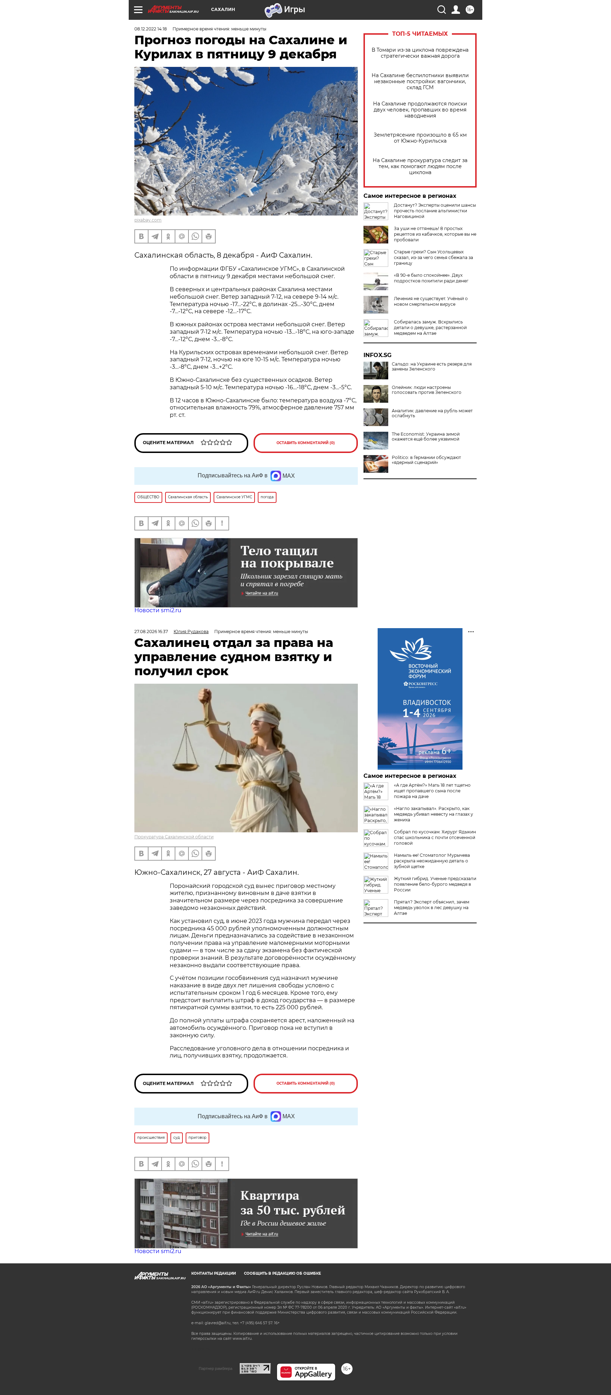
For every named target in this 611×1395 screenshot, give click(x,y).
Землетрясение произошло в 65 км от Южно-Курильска (420, 138)
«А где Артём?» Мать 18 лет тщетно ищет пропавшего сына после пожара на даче (432, 790)
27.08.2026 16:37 (151, 631)
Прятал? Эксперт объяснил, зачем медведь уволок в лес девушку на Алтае (431, 907)
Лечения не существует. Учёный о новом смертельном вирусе (431, 301)
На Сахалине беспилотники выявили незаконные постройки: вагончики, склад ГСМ (420, 82)
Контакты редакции (213, 1273)
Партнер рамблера (215, 1368)
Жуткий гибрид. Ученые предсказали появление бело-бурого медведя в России (435, 884)
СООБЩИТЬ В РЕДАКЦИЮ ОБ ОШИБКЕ (282, 1273)
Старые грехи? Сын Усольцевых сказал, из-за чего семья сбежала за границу (433, 257)
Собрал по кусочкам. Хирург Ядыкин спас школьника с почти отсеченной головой (435, 837)
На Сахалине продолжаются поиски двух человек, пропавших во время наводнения (420, 110)
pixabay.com (148, 220)
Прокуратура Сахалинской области (174, 836)
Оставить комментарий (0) (306, 443)
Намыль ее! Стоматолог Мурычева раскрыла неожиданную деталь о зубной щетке (432, 860)
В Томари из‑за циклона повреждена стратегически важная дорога (420, 53)
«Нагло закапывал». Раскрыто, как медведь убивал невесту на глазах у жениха (433, 814)
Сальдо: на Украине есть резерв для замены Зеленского (432, 367)
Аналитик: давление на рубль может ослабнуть (432, 413)
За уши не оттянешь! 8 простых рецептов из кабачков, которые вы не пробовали (435, 234)
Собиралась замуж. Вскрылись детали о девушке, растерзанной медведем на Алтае (430, 327)
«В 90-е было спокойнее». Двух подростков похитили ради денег (431, 277)
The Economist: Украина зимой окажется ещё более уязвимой (426, 437)
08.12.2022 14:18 (150, 28)
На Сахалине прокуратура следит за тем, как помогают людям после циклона (420, 166)
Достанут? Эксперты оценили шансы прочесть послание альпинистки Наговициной (435, 210)
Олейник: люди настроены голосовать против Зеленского (426, 390)
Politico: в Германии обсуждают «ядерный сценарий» (426, 460)
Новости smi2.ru (157, 610)
